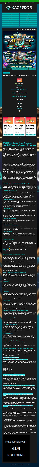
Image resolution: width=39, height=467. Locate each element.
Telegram (27, 2)
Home (11, 14)
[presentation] (18, 137)
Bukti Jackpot (28, 23)
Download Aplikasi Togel (11, 2)
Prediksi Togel (10, 16)
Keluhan (10, 25)
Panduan (28, 25)
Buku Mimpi (11, 23)
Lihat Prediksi (8, 134)
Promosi (28, 16)
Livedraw (28, 14)
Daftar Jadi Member (20, 2)
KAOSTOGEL (5, 146)
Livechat (32, 2)
